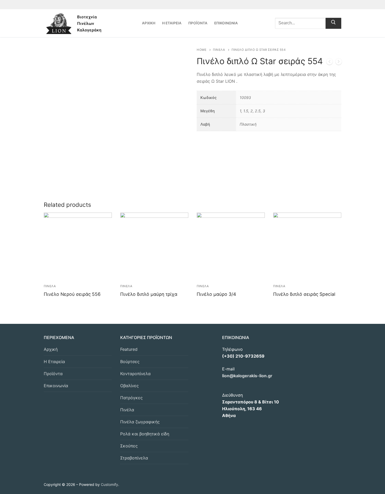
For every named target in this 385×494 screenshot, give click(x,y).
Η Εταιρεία (54, 361)
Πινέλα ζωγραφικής (140, 421)
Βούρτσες (130, 361)
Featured (129, 349)
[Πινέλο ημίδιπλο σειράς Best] (329, 62)
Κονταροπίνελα (135, 373)
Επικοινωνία (56, 385)
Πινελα (219, 50)
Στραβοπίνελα (134, 457)
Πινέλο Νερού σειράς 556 (72, 294)
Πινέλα (127, 409)
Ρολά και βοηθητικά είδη (144, 433)
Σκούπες (129, 445)
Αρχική (51, 349)
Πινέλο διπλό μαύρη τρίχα (148, 294)
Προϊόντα (53, 373)
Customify (109, 484)
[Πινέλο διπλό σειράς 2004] (339, 62)
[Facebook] (337, 4)
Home (201, 50)
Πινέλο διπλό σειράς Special (304, 294)
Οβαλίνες (129, 385)
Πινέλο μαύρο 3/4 (216, 294)
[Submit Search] (333, 23)
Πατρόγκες (131, 397)
